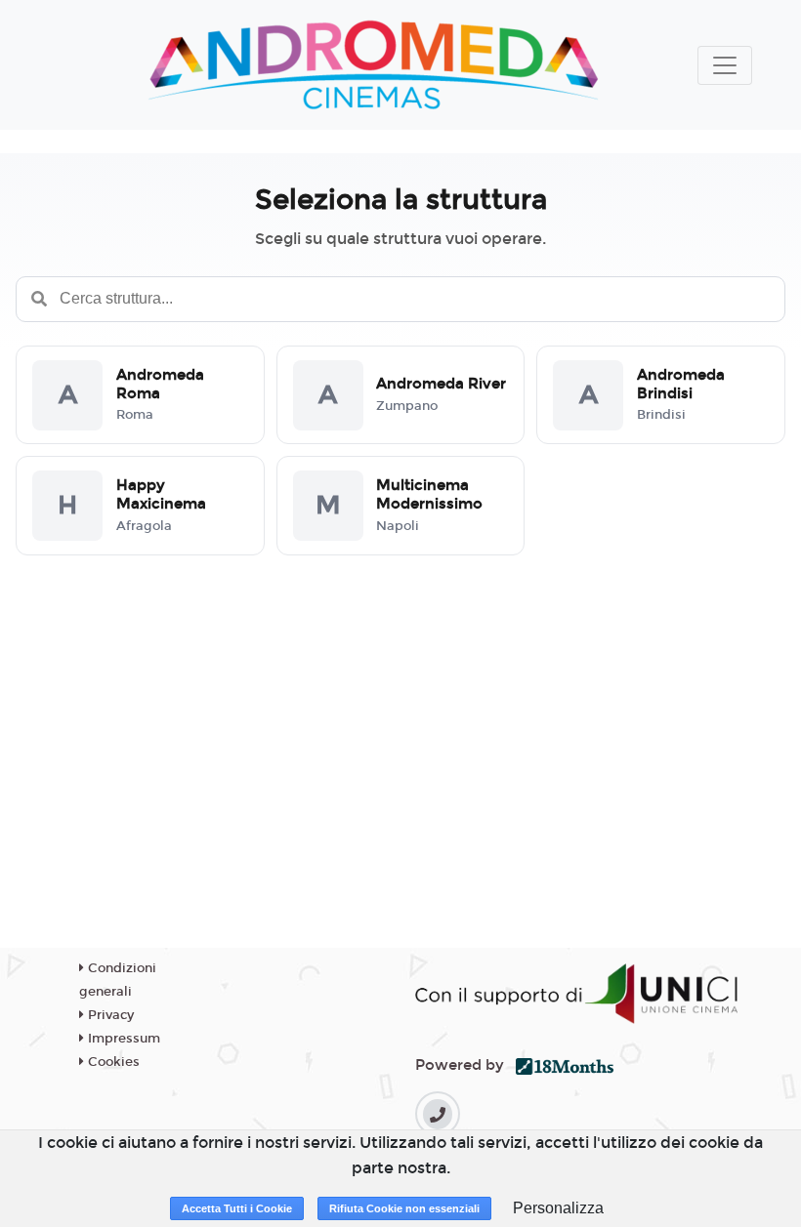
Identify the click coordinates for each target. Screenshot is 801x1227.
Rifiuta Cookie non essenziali (404, 1208)
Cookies (112, 1062)
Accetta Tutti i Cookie (237, 1208)
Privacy (109, 1015)
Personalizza (558, 1208)
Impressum (122, 1038)
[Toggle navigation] (724, 65)
